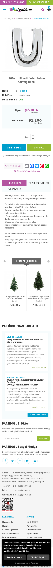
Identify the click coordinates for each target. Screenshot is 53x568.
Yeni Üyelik (31, 526)
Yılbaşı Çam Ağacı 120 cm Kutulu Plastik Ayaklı (14, 298)
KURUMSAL (8, 516)
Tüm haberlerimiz (38, 415)
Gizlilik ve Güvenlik (10, 533)
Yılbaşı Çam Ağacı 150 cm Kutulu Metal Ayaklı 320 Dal (38, 298)
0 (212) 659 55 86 (15, 2)
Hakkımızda (7, 522)
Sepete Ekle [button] (14, 147)
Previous (4, 261)
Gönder (43, 438)
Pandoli (23, 90)
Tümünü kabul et (38, 557)
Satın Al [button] (39, 147)
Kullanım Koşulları (34, 537)
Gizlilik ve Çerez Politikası (27, 563)
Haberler (6, 526)
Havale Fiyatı (18, 120)
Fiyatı (18, 110)
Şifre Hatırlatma (33, 529)
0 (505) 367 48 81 (41, 2)
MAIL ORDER (32, 522)
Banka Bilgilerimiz (10, 529)
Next (48, 261)
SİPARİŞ (30, 516)
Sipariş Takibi (32, 533)
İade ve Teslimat (9, 537)
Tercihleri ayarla (15, 557)
